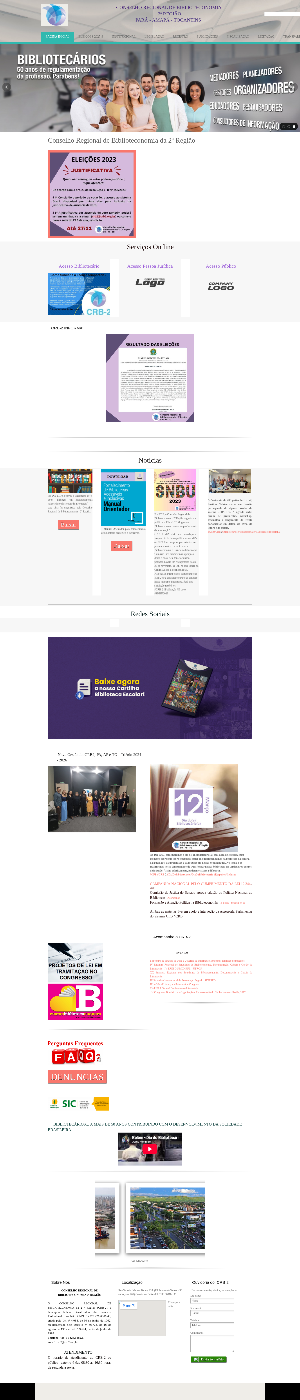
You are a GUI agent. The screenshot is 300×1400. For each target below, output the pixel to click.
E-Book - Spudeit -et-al (232, 902)
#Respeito (219, 874)
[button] (283, 126)
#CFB (211, 531)
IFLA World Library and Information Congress (174, 984)
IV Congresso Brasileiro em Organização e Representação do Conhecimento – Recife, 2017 (198, 992)
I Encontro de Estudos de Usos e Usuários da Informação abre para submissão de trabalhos (197, 960)
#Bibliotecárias (246, 531)
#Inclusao (230, 874)
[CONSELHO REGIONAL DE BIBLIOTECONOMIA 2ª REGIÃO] (54, 15)
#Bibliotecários (230, 531)
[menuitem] (57, 37)
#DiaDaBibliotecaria (201, 874)
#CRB (217, 531)
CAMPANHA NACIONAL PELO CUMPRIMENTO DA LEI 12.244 (200, 884)
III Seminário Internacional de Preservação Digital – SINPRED (183, 980)
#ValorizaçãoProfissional (267, 531)
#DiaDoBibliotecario (178, 874)
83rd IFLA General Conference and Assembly (174, 988)
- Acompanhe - (173, 897)
